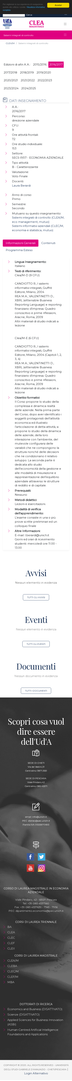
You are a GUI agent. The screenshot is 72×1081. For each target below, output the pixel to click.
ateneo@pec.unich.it (39, 820)
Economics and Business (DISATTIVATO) (34, 1009)
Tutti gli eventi (36, 644)
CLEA (11, 932)
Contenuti (48, 243)
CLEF (11, 943)
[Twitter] (41, 856)
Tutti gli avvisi (36, 597)
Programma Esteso (19, 250)
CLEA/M (10, 43)
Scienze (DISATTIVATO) (23, 1014)
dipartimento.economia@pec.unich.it (40, 910)
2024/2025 (28, 88)
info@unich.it (39, 816)
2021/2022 (28, 80)
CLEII (11, 948)
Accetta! (58, 5)
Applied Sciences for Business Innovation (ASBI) (35, 1022)
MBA (10, 982)
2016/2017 (56, 64)
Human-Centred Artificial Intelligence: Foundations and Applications (33, 1032)
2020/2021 (11, 80)
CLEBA (12, 966)
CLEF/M (12, 977)
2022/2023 (44, 80)
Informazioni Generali (20, 243)
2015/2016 (40, 64)
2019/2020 (44, 72)
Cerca (29, 14)
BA (9, 927)
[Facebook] (31, 856)
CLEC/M (13, 971)
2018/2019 (27, 72)
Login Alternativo (36, 1073)
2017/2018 (10, 72)
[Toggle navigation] (65, 15)
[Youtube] (31, 868)
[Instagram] (41, 868)
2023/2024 (11, 88)
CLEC (11, 937)
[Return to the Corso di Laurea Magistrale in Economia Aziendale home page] (35, 24)
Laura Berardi (21, 185)
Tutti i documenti (36, 690)
